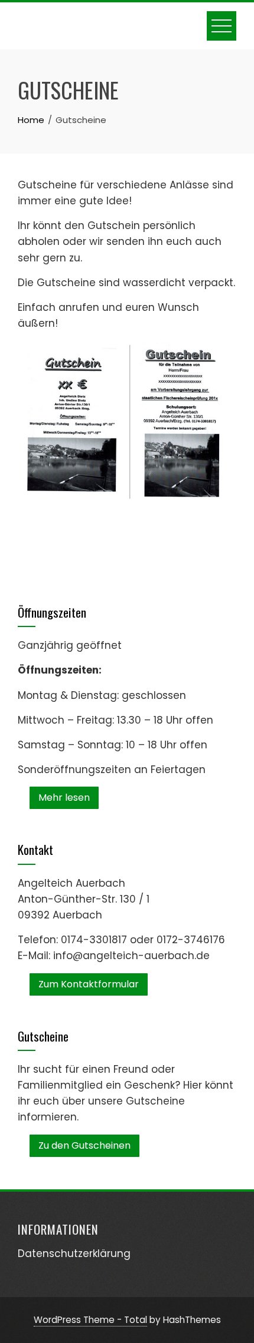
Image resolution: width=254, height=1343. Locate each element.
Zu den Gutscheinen (84, 1145)
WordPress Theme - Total (90, 1320)
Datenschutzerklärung (74, 1253)
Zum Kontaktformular (88, 984)
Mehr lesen (64, 797)
